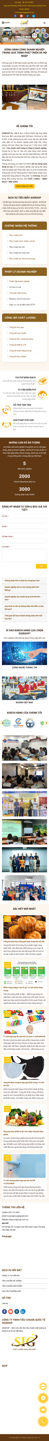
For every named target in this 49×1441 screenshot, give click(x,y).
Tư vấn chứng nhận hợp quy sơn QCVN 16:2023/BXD (19, 1182)
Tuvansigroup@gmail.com (24, 12)
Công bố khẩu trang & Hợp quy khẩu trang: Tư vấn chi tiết (23, 1084)
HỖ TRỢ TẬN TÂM (22, 405)
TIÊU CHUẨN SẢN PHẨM (12, 1286)
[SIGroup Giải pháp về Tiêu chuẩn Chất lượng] (24, 22)
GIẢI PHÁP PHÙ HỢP (23, 420)
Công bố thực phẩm (17, 356)
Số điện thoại (7, 536)
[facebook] (15, 16)
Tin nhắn (5, 547)
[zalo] (34, 16)
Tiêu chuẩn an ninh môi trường (22, 259)
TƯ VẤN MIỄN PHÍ (27, 390)
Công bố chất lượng (17, 293)
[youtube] (22, 16)
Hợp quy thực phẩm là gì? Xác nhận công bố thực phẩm (23, 1133)
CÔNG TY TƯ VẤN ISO (11, 1276)
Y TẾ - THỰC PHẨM (24, 702)
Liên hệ (5, 1303)
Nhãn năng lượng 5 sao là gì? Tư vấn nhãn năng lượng (23, 989)
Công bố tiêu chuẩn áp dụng (21, 339)
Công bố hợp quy (16, 327)
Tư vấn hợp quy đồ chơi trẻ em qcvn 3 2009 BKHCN (24, 1036)
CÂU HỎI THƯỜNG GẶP (11, 1291)
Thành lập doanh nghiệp (19, 281)
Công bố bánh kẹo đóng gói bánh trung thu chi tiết (24, 941)
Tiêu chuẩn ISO (15, 235)
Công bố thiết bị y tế (17, 345)
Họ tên (4, 516)
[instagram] (28, 16)
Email (4, 526)
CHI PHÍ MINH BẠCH (25, 377)
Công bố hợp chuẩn (17, 333)
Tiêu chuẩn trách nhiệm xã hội (22, 241)
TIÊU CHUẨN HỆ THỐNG (12, 1281)
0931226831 (29, 2)
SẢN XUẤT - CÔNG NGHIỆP (24, 667)
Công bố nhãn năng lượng (20, 351)
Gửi (41, 566)
